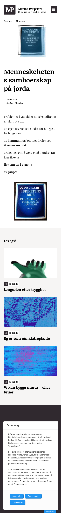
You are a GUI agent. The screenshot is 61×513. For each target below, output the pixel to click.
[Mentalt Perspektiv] (10, 10)
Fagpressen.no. (21, 484)
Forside (8, 21)
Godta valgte (33, 496)
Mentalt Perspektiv (32, 10)
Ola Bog (10, 103)
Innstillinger (50, 511)
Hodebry (20, 21)
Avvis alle (17, 496)
